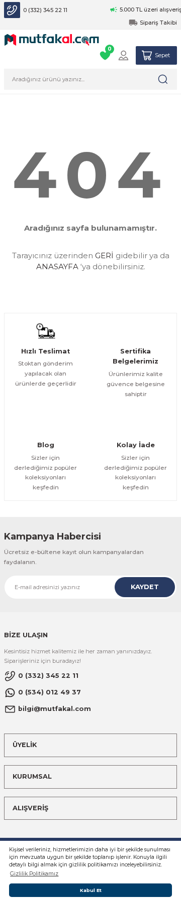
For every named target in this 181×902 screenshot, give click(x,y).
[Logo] (52, 39)
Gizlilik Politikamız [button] (34, 873)
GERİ (104, 255)
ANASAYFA (57, 266)
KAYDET (145, 587)
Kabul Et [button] (91, 890)
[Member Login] (123, 55)
